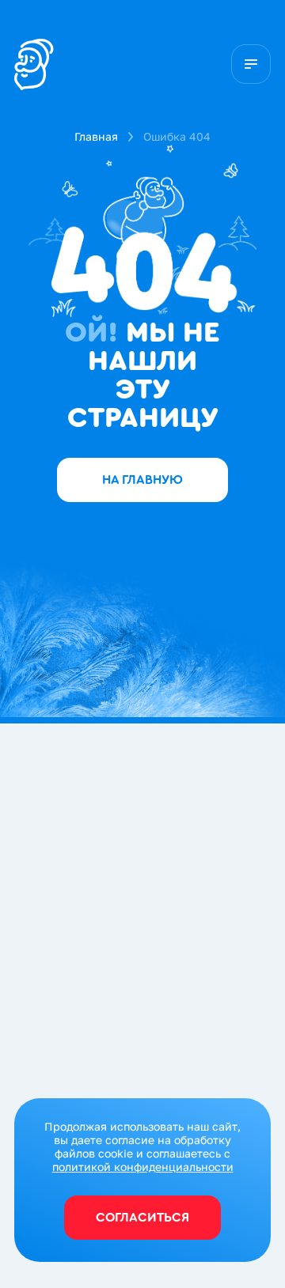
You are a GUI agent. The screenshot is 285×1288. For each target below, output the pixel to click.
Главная (96, 136)
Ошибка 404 (177, 136)
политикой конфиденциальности (143, 1166)
